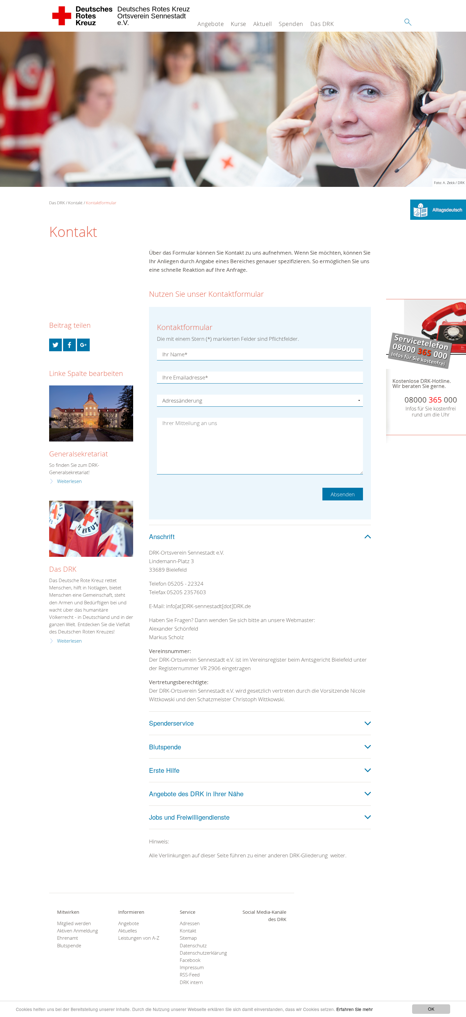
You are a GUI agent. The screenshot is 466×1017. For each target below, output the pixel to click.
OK (431, 1009)
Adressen (190, 923)
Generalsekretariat (78, 453)
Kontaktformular (101, 203)
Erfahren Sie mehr (354, 1009)
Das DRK (322, 24)
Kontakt (75, 203)
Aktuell (262, 24)
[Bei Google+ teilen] (83, 345)
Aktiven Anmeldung (77, 931)
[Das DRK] (91, 529)
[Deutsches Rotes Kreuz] (82, 16)
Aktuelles (127, 931)
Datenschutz (193, 946)
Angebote (210, 24)
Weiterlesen (69, 481)
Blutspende (69, 946)
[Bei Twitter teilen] (55, 345)
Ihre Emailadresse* (185, 377)
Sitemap (188, 938)
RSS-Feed (190, 975)
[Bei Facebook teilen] (69, 345)
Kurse (238, 24)
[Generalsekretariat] (91, 413)
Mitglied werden (74, 923)
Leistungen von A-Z (138, 938)
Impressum (192, 967)
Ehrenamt (67, 938)
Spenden (291, 24)
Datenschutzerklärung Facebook (202, 956)
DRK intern (191, 982)
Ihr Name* (174, 354)
